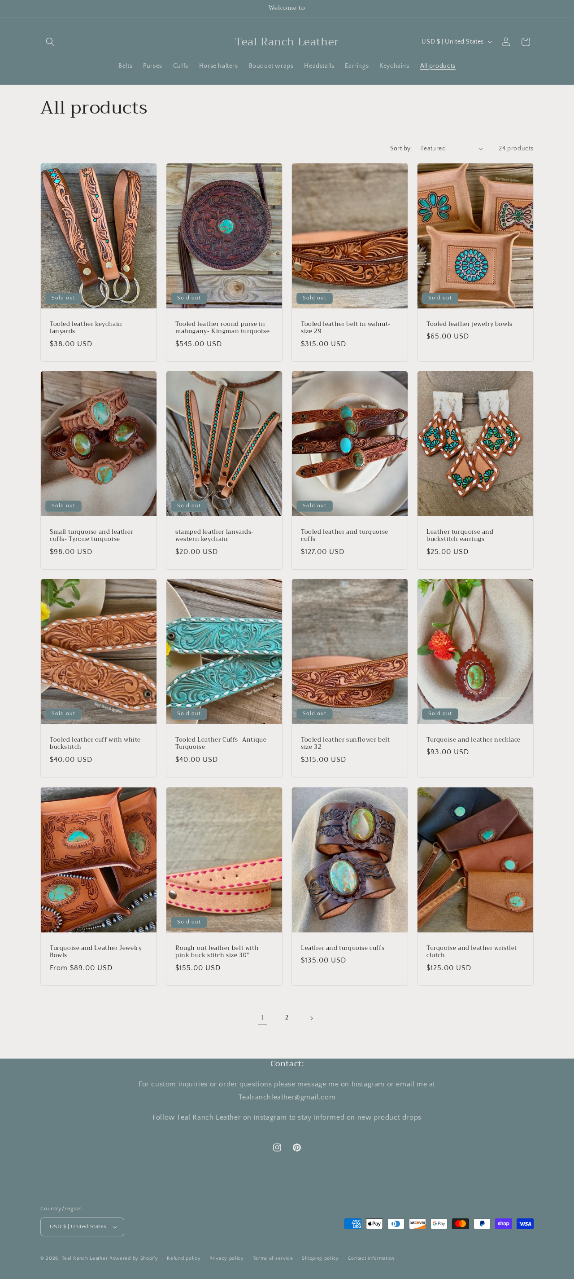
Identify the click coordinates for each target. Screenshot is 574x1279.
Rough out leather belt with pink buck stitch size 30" (217, 951)
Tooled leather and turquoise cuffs (344, 535)
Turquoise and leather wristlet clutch (471, 951)
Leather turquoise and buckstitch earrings (460, 535)
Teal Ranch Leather (85, 1258)
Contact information (371, 1258)
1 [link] (262, 1018)
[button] (50, 42)
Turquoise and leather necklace (473, 740)
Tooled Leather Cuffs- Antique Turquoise (220, 744)
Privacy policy (226, 1258)
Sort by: (401, 148)
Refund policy (183, 1258)
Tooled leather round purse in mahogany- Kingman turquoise (222, 327)
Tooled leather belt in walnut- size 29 (346, 327)
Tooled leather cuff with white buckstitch (95, 744)
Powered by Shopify (133, 1258)
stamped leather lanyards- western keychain (214, 535)
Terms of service (273, 1258)
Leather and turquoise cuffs (342, 948)
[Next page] (311, 1018)
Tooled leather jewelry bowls (469, 324)
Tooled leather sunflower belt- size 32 (346, 744)
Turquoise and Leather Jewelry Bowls (96, 951)
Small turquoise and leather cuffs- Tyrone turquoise (91, 535)
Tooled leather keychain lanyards (86, 327)
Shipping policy (320, 1258)
